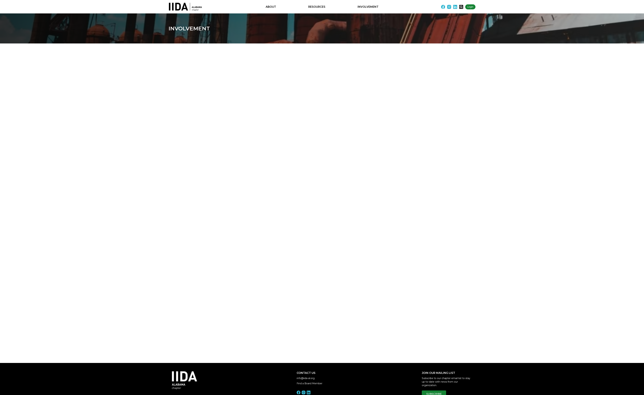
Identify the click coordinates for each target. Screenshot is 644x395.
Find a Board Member (309, 383)
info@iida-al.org (306, 378)
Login (470, 7)
